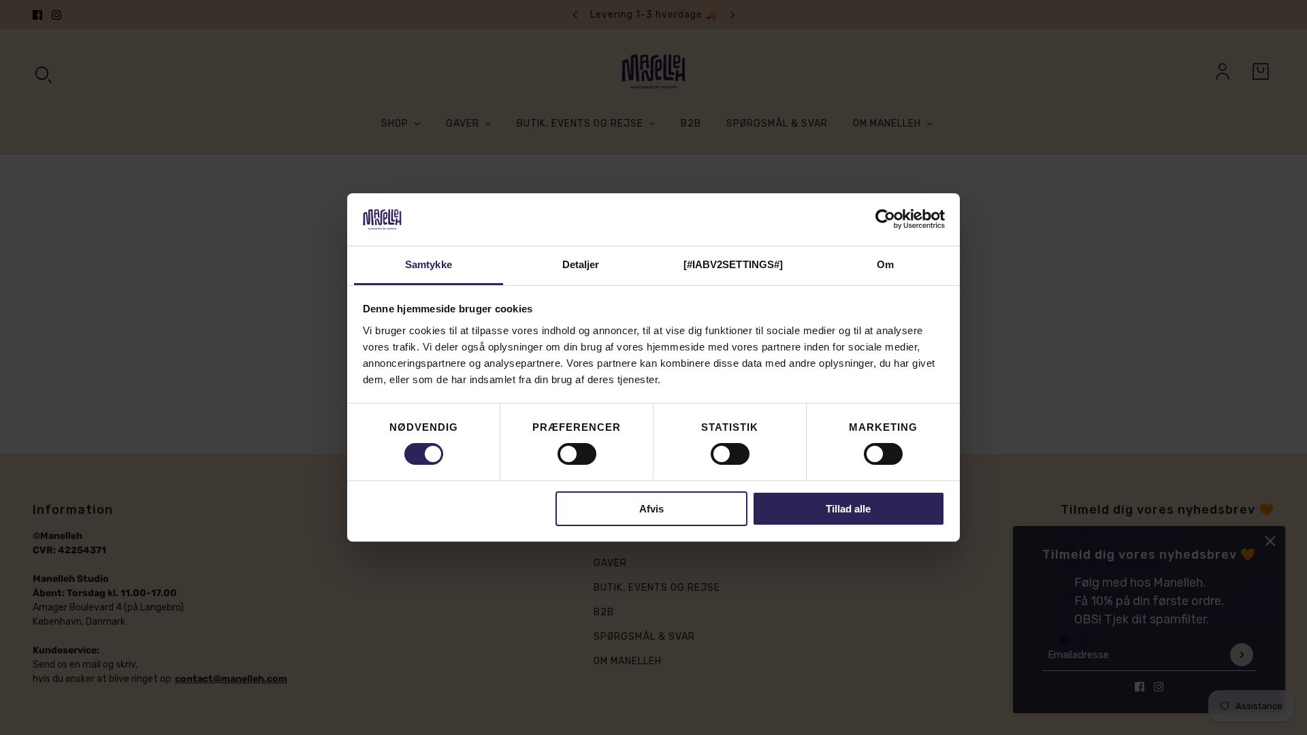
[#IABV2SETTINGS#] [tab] (733, 264)
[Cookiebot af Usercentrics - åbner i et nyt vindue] (885, 219)
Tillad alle (848, 508)
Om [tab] (885, 264)
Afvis (651, 508)
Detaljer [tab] (581, 264)
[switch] (577, 454)
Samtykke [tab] (428, 264)
